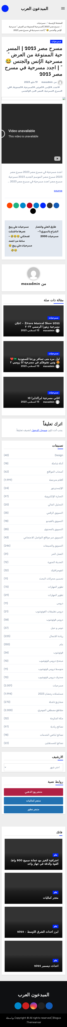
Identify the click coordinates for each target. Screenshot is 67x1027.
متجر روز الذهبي (33, 791)
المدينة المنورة (55, 562)
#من (34, 91)
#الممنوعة (18, 87)
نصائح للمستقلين (54, 743)
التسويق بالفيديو (54, 521)
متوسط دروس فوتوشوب (50, 669)
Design (59, 455)
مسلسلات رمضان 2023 (50, 693)
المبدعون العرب (34, 9)
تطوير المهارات (55, 586)
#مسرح (58, 91)
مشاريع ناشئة (56, 701)
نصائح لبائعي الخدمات (51, 734)
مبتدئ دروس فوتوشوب (51, 660)
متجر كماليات (33, 800)
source (58, 190)
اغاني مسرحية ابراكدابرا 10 (44, 398)
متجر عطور (33, 809)
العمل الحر (57, 553)
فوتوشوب (58, 652)
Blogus (57, 1017)
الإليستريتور (57, 488)
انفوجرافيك (57, 570)
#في (10, 87)
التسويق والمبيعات (53, 545)
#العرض (40, 87)
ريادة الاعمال (56, 636)
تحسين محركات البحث (51, 578)
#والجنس (26, 91)
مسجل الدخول (39, 430)
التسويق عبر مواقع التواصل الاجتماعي (43, 537)
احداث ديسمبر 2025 (46, 966)
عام (61, 644)
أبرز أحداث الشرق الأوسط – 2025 (37, 932)
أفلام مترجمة (56, 479)
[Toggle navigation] (62, 8)
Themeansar (33, 1022)
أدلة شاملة (57, 463)
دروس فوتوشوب (54, 619)
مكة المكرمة (56, 718)
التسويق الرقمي (55, 512)
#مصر (40, 91)
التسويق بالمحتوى (53, 529)
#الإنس (48, 87)
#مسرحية (49, 91)
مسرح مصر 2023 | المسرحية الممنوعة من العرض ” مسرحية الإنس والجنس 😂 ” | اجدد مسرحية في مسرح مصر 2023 (33, 61)
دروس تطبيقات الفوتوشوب (49, 611)
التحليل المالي (55, 504)
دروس (60, 603)
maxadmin (47, 82)
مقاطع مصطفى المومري (50, 710)
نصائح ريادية (56, 726)
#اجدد (56, 87)
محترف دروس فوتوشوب (50, 677)
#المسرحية (29, 87)
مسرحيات (56, 41)
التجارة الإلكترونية (54, 496)
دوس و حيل (57, 627)
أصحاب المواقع (55, 471)
